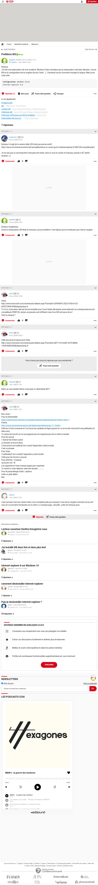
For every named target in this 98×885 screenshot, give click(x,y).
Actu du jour (8, 683)
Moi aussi (25, 94)
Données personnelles (64, 863)
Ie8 (2, 106)
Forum (9, 44)
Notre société (28, 863)
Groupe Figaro (51, 866)
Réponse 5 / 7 (6, 376)
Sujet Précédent (9, 49)
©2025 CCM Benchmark (65, 866)
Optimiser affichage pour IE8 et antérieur (18, 115)
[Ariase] (61, 882)
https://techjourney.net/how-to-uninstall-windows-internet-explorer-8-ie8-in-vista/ (34, 420)
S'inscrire (49, 665)
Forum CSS (41, 115)
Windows (34, 44)
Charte (27, 866)
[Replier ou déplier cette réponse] (95, 131)
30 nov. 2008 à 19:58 (15, 296)
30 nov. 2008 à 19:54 (15, 222)
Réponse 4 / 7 (6, 327)
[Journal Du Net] (37, 876)
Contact (43, 863)
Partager (60, 94)
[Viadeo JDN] (37, 882)
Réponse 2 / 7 (6, 214)
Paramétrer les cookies (79, 863)
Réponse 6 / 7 (6, 401)
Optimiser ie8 (6, 112)
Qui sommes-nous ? (10, 863)
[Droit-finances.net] (85, 877)
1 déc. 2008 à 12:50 (24, 62)
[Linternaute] (61, 877)
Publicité (37, 863)
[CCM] (10, 1)
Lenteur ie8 (6, 109)
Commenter (10, 161)
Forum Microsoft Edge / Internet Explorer (29, 109)
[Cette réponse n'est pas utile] (26, 161)
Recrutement (51, 863)
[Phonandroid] (85, 882)
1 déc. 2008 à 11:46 (15, 385)
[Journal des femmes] (13, 877)
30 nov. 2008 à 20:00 (15, 335)
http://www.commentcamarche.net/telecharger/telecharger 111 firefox (30, 425)
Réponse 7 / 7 (6, 489)
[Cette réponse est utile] (18, 161)
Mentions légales (40, 866)
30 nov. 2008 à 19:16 (15, 140)
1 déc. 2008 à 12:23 (15, 409)
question (93, 1)
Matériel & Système (21, 44)
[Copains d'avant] (13, 882)
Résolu (21, 54)
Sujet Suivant (89, 49)
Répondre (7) (10, 94)
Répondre (40, 517)
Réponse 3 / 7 (6, 288)
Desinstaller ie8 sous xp (11, 118)
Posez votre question (43, 94)
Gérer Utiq (91, 863)
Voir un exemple (90, 683)
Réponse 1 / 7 (6, 131)
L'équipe (20, 863)
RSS (32, 866)
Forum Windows (31, 118)
